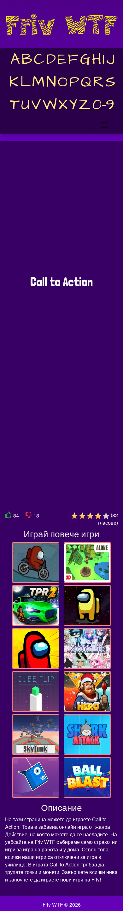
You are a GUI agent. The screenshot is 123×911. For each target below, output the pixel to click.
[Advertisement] (61, 211)
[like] (8, 516)
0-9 (103, 104)
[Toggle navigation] (104, 125)
